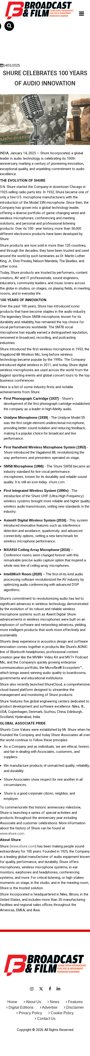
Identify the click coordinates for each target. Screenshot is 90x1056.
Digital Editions (21, 1007)
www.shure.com (12, 833)
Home (12, 1002)
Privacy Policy (30, 1013)
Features (75, 1002)
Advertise (49, 1007)
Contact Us (46, 1019)
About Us (33, 1002)
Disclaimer (75, 1007)
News (54, 1002)
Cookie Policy (62, 1013)
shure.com (57, 482)
